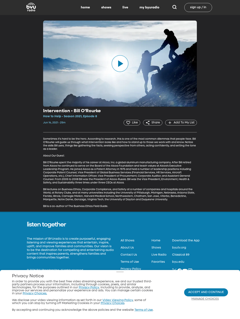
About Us (127, 247)
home (85, 7)
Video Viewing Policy (117, 300)
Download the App (186, 240)
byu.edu (178, 261)
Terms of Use (130, 261)
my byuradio (149, 7)
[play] (120, 63)
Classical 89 (180, 254)
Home (156, 240)
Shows (156, 247)
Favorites (158, 261)
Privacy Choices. (35, 293)
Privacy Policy (131, 269)
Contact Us (129, 254)
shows (106, 7)
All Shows (127, 240)
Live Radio (159, 254)
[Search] (174, 7)
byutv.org (179, 247)
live (125, 7)
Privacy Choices (112, 303)
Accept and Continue (206, 292)
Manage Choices (205, 298)
